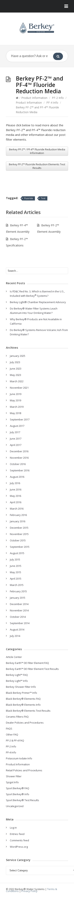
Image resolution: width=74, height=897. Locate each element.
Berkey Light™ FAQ (17, 675)
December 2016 (19, 451)
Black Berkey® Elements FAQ (23, 698)
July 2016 (15, 483)
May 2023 (15, 375)
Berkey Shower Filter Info (21, 687)
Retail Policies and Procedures (24, 770)
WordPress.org (19, 846)
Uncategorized (14, 806)
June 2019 (15, 394)
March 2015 (16, 585)
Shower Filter (14, 776)
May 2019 (15, 400)
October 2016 (18, 464)
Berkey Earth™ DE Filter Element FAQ (27, 663)
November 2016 (19, 457)
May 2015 (15, 572)
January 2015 (17, 597)
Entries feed (17, 834)
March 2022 (16, 381)
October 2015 (18, 540)
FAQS (9, 728)
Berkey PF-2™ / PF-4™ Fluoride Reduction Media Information (37, 151)
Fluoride (28, 198)
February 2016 (18, 515)
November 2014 (19, 610)
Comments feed (19, 840)
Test (43, 198)
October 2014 (18, 617)
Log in (13, 827)
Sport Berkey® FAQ (17, 788)
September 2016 (19, 470)
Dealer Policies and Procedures (25, 722)
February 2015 (18, 591)
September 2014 (19, 623)
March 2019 (16, 407)
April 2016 (15, 502)
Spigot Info (12, 782)
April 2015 (15, 578)
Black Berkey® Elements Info (23, 704)
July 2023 (15, 362)
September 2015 (19, 547)
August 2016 (17, 477)
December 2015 (19, 527)
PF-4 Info (52, 102)
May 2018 (15, 413)
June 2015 (15, 566)
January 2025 (17, 356)
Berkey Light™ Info (17, 681)
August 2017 (17, 426)
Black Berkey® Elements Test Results (28, 710)
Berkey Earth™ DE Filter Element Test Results (32, 669)
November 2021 (19, 387)
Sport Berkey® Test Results (22, 800)
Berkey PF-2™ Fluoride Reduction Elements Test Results (37, 166)
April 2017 (15, 445)
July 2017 (15, 432)
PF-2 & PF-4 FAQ (15, 740)
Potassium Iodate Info (19, 758)
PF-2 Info (58, 98)
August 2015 (17, 553)
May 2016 (15, 496)
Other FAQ (12, 734)
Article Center (14, 657)
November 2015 (19, 534)
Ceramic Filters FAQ (17, 716)
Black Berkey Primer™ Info (21, 693)
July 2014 (15, 636)
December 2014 (19, 604)
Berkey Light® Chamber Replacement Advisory (38, 302)
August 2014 (17, 629)
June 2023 (15, 368)
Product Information (34, 98)
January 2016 (17, 521)
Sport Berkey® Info (17, 794)
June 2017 (15, 438)
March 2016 (16, 508)
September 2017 (19, 419)
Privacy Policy (29, 891)
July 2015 (15, 559)
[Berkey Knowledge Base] (37, 27)
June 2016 (15, 489)
